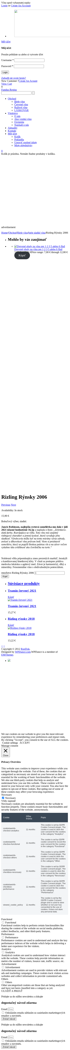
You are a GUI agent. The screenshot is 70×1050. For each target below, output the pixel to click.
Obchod (12, 232)
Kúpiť (22, 255)
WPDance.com (23, 651)
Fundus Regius (9, 89)
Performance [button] (7, 934)
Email (4, 1009)
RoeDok (25, 649)
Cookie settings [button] (10, 742)
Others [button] (4, 979)
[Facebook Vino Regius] (9, 660)
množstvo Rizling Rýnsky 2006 (17, 572)
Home (4, 232)
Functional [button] (6, 919)
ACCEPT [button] (25, 742)
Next (13, 504)
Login (4, 5)
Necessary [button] (6, 794)
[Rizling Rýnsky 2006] (16, 461)
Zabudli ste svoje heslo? (13, 78)
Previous (5, 504)
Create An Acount (28, 81)
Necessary (10, 798)
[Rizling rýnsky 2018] (19, 628)
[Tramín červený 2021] (20, 600)
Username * (7, 60)
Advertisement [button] (8, 964)
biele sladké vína (36, 232)
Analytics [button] (6, 949)
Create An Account (21, 5)
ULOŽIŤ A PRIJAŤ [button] (11, 991)
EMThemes (7, 654)
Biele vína (22, 232)
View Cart (6, 83)
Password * (7, 66)
